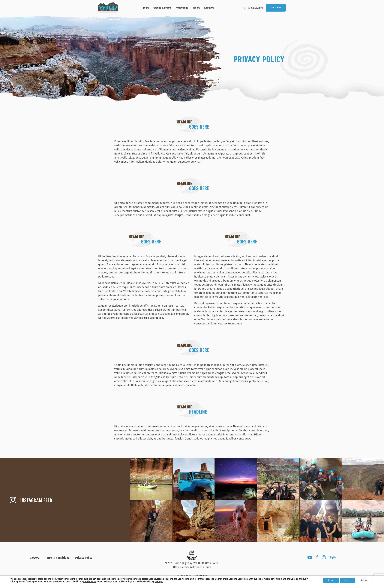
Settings (364, 580)
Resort (196, 7)
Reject (347, 580)
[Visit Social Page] (310, 558)
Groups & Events (162, 7)
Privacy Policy (83, 557)
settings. (159, 581)
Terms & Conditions (57, 557)
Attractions (182, 7)
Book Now (275, 8)
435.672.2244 (255, 7)
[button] (151, 479)
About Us (209, 7)
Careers (34, 557)
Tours (146, 7)
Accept (331, 580)
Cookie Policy (89, 581)
